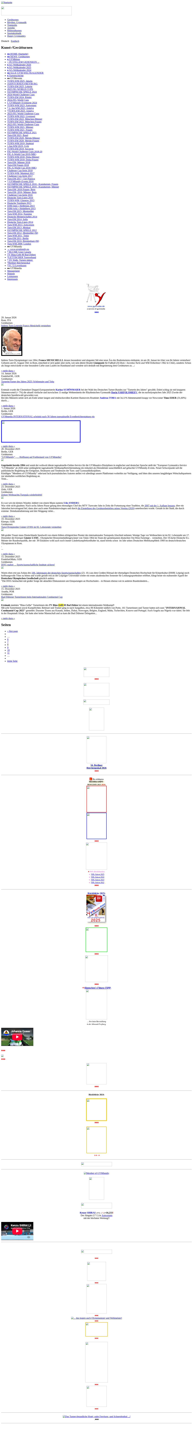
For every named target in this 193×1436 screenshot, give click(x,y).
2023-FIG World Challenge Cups (23, 113)
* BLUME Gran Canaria (19, 252)
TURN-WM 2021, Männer (20, 127)
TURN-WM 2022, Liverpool (21, 116)
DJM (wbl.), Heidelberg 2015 (21, 208)
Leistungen (12, 276)
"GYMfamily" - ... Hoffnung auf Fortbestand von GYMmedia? (31, 457)
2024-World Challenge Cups (21, 94)
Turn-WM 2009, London (19, 244)
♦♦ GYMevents (14, 78)
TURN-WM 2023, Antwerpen (21, 105)
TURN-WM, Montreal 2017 (20, 173)
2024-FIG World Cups (18, 100)
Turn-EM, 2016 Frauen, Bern (21, 189)
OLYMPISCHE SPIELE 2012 (22, 230)
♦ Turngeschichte (15, 75)
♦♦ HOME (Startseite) (17, 54)
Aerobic (11, 28)
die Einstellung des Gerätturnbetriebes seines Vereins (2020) (106, 508)
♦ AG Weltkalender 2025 (19, 67)
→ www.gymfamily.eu (18, 249)
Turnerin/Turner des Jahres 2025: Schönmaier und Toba (27, 381)
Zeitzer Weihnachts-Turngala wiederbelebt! (21, 494)
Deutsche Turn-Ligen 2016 (20, 197)
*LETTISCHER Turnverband (21, 257)
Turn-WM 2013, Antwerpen (20, 225)
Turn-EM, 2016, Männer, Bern (21, 192)
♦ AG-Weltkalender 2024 (19, 70)
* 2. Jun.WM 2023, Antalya (20, 108)
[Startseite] (6, 2)
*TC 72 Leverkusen (16, 265)
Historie (11, 273)
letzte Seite (12, 661)
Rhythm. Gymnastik (17, 22)
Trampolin (12, 25)
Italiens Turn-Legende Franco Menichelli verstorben (26, 325)
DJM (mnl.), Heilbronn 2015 (21, 206)
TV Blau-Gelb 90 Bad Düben (21, 254)
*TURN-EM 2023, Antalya (20, 111)
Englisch (15, 41)
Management (13, 271)
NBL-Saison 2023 (97, 880)
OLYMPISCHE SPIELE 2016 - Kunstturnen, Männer (33, 187)
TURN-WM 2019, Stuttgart (20, 143)
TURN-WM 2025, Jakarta (19, 81)
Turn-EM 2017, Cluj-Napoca (21, 178)
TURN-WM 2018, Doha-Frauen (22, 159)
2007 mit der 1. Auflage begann (160, 505)
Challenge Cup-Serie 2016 (20, 195)
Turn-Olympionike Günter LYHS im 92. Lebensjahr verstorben (31, 527)
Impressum (12, 279)
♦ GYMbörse (13, 59)
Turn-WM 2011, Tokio (18, 235)
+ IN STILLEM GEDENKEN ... (23, 62)
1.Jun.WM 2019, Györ (18, 146)
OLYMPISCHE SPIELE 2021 (22, 132)
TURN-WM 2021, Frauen (19, 130)
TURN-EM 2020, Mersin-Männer (23, 138)
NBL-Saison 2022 (97, 882)
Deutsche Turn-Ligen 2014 (20, 222)
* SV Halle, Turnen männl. (20, 260)
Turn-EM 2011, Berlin (17, 238)
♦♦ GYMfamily (14, 246)
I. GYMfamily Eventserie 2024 (22, 102)
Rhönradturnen (14, 30)
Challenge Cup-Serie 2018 (20, 170)
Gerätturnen (13, 19)
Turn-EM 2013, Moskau (18, 227)
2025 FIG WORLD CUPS (20, 89)
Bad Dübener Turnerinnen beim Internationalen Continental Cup (32, 597)
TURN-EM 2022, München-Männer (24, 119)
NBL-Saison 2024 (97, 877)
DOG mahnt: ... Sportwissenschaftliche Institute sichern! (28, 564)
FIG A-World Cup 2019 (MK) (21, 154)
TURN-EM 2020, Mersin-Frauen (23, 140)
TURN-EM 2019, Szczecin (20, 149)
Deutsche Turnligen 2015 (19, 203)
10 (8, 650)
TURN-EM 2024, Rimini (19, 97)
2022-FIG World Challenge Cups (23, 124)
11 (8, 653)
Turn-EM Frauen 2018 (18, 165)
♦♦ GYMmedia (14, 268)
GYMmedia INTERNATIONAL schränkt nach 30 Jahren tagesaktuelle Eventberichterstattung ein (48, 416)
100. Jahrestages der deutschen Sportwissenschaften (56, 573)
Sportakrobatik (14, 33)
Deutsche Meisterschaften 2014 (22, 216)
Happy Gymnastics (16, 36)
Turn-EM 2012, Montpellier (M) (22, 233)
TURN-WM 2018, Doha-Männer (23, 157)
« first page (12, 631)
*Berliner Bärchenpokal (18, 263)
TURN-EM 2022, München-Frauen (24, 121)
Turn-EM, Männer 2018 (18, 162)
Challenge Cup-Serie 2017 (20, 176)
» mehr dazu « (8, 370)
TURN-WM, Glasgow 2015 (20, 200)
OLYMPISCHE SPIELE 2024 (22, 92)
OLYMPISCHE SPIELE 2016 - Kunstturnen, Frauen (32, 184)
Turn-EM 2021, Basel (17, 135)
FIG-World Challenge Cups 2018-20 (24, 151)
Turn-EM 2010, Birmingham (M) (23, 241)
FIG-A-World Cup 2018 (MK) (21, 168)
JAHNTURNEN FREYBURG (22, 83)
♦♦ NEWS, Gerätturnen (18, 56)
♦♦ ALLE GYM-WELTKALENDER (25, 73)
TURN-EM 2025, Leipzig (19, 86)
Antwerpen (107, 1215)
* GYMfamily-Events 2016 (20, 181)
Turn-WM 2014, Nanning (19, 214)
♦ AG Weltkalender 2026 (19, 64)
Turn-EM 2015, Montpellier (20, 211)
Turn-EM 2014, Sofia (17, 219)
